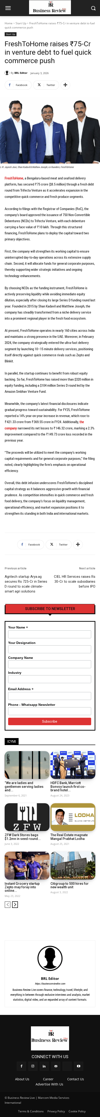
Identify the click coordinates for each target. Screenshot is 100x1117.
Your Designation (22, 643)
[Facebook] (53, 919)
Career (48, 1079)
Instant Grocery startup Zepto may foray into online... (22, 887)
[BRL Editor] (8, 73)
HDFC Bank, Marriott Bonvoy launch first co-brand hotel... (68, 786)
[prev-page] (7, 904)
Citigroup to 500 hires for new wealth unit (69, 885)
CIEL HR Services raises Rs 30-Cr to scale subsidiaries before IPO (74, 582)
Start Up (21, 23)
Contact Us (75, 1079)
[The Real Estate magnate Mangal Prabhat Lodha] (72, 817)
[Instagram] (61, 919)
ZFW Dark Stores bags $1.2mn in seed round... (23, 836)
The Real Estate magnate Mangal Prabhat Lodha (69, 836)
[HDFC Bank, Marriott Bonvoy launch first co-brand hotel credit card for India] (72, 765)
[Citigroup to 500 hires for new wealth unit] (72, 866)
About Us (22, 1079)
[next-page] (15, 904)
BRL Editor (20, 73)
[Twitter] (84, 919)
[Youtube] (92, 919)
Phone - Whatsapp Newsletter (31, 705)
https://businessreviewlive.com (50, 983)
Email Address (20, 689)
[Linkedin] (68, 919)
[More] (65, 85)
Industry (14, 672)
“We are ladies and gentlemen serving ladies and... (24, 786)
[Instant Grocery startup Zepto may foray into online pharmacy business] (27, 866)
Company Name (20, 658)
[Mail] (76, 919)
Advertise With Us (49, 1084)
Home (9, 23)
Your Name (18, 627)
